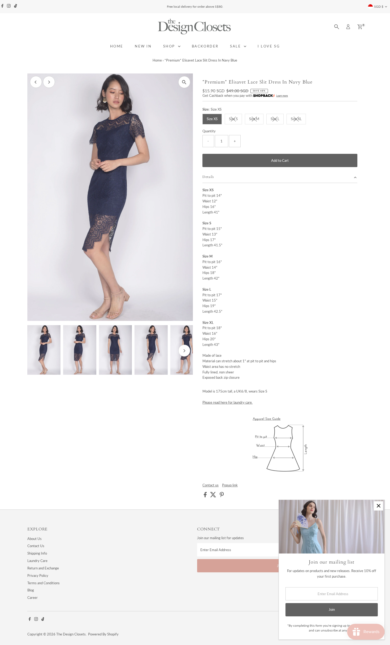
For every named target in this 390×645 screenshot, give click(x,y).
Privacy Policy (37, 575)
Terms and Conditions (43, 583)
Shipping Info (37, 553)
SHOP (170, 46)
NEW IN (143, 46)
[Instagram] (9, 6)
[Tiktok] (15, 6)
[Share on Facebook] (205, 496)
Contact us (210, 485)
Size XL (298, 120)
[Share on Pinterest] (222, 496)
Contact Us (35, 546)
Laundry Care (37, 561)
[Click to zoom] (184, 82)
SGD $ (378, 6)
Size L (277, 120)
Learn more (282, 95)
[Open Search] (336, 26)
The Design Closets (71, 634)
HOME (116, 46)
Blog (30, 590)
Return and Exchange (43, 568)
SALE (236, 46)
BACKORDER (205, 46)
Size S (235, 120)
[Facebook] (2, 6)
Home (157, 60)
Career (32, 597)
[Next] (49, 82)
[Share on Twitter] (213, 496)
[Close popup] (378, 506)
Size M (256, 120)
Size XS (212, 119)
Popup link (230, 485)
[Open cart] (360, 26)
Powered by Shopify (103, 634)
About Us (34, 539)
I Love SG (269, 46)
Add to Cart (280, 160)
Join (332, 609)
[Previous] (36, 82)
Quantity (209, 131)
